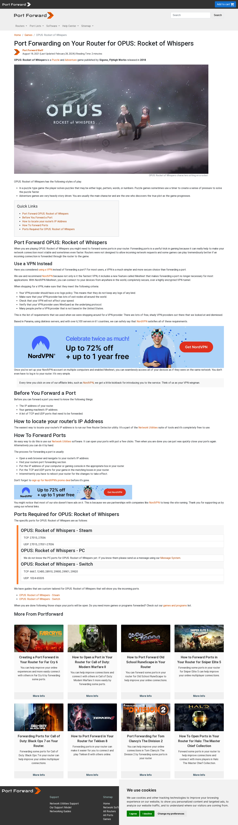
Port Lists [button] (36, 26)
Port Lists (57, 4)
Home (17, 35)
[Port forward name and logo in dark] (34, 15)
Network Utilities (148, 427)
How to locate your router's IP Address (44, 221)
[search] (109, 4)
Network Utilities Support (64, 803)
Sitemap (100, 4)
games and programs (175, 605)
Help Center (86, 4)
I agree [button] (133, 813)
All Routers (109, 811)
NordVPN (47, 276)
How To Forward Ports (35, 225)
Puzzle (56, 59)
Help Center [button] (69, 26)
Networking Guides (60, 811)
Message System (170, 557)
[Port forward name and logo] (16, 4)
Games (28, 35)
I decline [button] (147, 813)
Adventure (71, 59)
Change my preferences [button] (171, 813)
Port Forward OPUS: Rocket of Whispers (45, 213)
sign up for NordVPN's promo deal (51, 480)
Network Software (114, 807)
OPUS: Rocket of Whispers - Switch (39, 599)
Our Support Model (60, 807)
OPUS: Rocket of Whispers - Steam (39, 595)
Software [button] (52, 26)
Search (218, 15)
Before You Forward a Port (37, 217)
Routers (44, 4)
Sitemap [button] (86, 26)
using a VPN (45, 269)
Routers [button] (20, 26)
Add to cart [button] (224, 4)
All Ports (108, 815)
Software (71, 4)
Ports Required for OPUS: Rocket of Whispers (48, 229)
